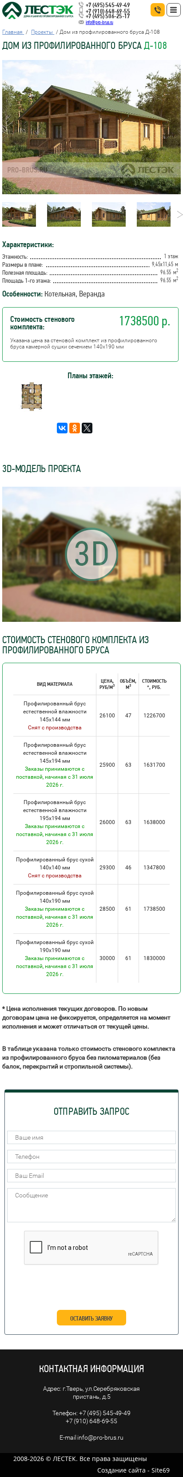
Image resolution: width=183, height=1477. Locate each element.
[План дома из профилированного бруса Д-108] (31, 409)
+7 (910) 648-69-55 (108, 11)
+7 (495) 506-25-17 (108, 16)
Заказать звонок (158, 9)
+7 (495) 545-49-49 (108, 4)
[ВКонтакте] (62, 428)
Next (177, 214)
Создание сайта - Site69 (133, 1470)
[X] (87, 428)
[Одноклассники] (74, 428)
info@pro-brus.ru (99, 22)
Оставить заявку (91, 1318)
